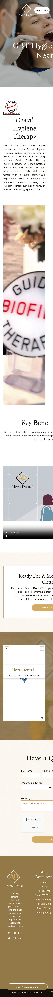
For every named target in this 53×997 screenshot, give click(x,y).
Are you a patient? (31, 782)
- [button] (7, 652)
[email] (14, 938)
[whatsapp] (20, 933)
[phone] (20, 938)
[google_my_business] (9, 938)
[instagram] (14, 933)
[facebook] (9, 933)
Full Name (26, 770)
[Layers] (42, 648)
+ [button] (7, 648)
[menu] (4, 5)
